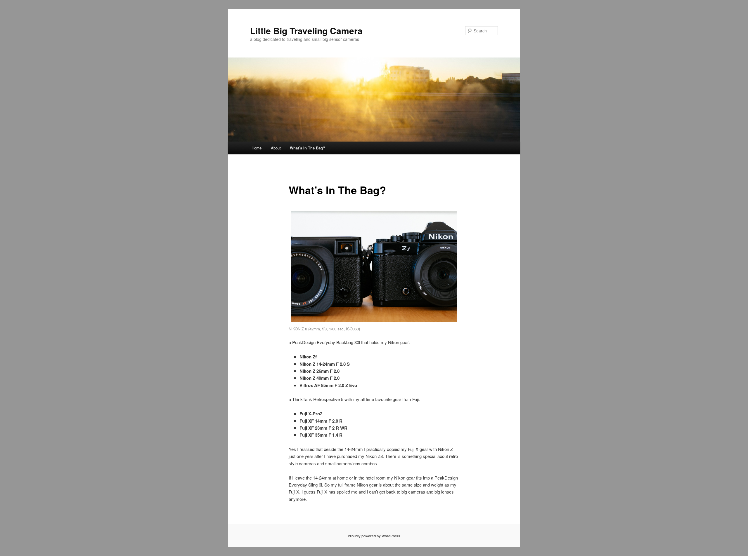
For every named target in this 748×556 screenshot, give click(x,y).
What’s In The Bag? (307, 148)
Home (257, 148)
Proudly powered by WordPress (374, 535)
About (276, 148)
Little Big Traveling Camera (306, 30)
